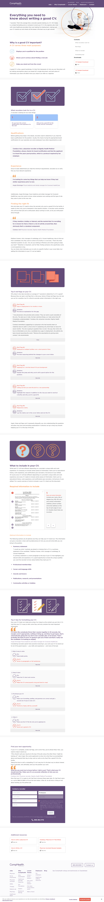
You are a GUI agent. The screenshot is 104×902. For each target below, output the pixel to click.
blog (77, 2)
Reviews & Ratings (21, 891)
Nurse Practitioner (13, 876)
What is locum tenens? (29, 877)
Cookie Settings (73, 899)
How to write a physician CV (19, 841)
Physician (12, 873)
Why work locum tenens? (30, 882)
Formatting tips (79, 54)
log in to (87, 2)
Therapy (12, 886)
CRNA (11, 884)
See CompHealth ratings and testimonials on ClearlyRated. (70, 870)
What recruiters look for (82, 42)
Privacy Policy (40, 816)
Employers (39, 870)
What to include (80, 50)
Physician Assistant (12, 880)
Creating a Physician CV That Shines (50, 841)
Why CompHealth (22, 871)
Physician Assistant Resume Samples (50, 849)
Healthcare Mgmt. (13, 895)
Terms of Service (49, 816)
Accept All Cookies (85, 899)
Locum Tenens (29, 871)
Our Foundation (21, 885)
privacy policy (43, 805)
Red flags (78, 46)
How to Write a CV (16, 849)
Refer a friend (30, 891)
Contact (91, 4)
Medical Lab (13, 889)
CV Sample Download (82, 63)
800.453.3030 (71, 2)
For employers (38, 874)
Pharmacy (12, 891)
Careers (20, 888)
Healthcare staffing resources (38, 879)
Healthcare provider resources (21, 880)
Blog (45, 870)
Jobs (11, 870)
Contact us (89, 865)
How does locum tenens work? (30, 887)
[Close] (101, 899)
